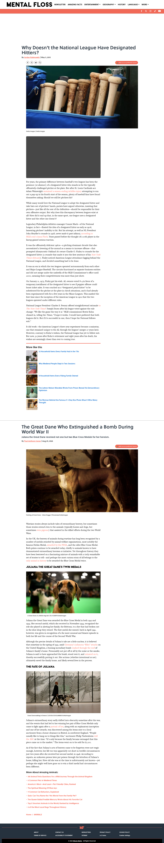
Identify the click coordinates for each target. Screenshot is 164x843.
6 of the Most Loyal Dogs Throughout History (47, 807)
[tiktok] (155, 11)
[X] (146, 11)
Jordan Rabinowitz (32, 57)
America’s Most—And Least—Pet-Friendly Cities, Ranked (52, 784)
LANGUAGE (133, 4)
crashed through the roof (83, 647)
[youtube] (159, 11)
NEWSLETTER (59, 4)
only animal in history (36, 560)
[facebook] (141, 11)
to (100, 305)
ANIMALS (38, 814)
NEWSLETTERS (86, 832)
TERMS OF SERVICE (40, 835)
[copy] (39, 62)
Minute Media (77, 841)
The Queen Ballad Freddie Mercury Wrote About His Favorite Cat (55, 799)
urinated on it (91, 654)
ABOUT (36, 832)
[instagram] (150, 11)
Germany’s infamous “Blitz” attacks (81, 644)
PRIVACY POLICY (105, 832)
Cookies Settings (124, 835)
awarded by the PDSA (57, 544)
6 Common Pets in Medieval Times (42, 780)
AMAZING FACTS (75, 4)
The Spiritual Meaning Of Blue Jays (42, 788)
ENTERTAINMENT (91, 4)
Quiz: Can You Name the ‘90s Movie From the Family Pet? (52, 795)
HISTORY (122, 4)
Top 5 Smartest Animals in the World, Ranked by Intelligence (53, 803)
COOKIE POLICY (124, 832)
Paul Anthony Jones (32, 441)
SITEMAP (84, 835)
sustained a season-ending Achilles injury (62, 191)
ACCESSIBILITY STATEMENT (64, 835)
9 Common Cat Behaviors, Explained (43, 791)
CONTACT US (59, 832)
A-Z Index (103, 835)
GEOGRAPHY (108, 4)
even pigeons (42, 530)
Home (28, 814)
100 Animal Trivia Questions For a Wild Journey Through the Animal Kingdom (60, 776)
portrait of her (57, 726)
